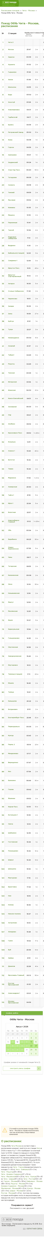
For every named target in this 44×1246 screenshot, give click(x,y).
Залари (11, 306)
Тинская (11, 373)
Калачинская (13, 575)
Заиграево (12, 155)
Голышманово (13, 638)
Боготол (11, 460)
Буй (9, 949)
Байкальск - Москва (34, 1181)
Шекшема (12, 869)
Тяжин (10, 469)
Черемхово (12, 298)
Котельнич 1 (13, 815)
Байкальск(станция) (16, 253)
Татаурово (12, 177)
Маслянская (12, 611)
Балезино (12, 780)
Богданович (12, 709)
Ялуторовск (13, 665)
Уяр (9, 415)
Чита (39, 1148)
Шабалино (12, 833)
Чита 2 (10, 42)
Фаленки (11, 798)
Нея (9, 896)
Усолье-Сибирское (16, 291)
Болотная (12, 512)
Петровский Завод (15, 132)
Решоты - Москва (18, 1183)
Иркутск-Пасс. (14, 268)
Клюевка (11, 207)
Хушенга (11, 64)
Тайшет (11, 355)
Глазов (11, 789)
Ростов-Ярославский (13, 984)
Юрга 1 (10, 503)
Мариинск (12, 478)
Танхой (11, 230)
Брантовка (12, 887)
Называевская (14, 593)
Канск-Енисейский (15, 398)
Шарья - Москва (16, 1191)
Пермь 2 (11, 744)
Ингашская (12, 382)
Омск (10, 584)
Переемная (12, 222)
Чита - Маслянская (8, 1176)
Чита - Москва (28, 10)
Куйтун (11, 321)
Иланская (12, 390)
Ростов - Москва (8, 1193)
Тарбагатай (12, 117)
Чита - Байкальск (22, 1169)
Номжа (11, 905)
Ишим (10, 620)
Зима (10, 313)
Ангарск (11, 283)
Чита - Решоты (7, 1172)
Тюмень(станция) (15, 674)
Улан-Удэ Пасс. (14, 170)
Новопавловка (14, 109)
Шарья (10, 860)
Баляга (10, 124)
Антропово (12, 922)
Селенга (11, 185)
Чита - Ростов (29, 1179)
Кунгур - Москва (33, 1188)
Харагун (11, 57)
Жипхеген (12, 87)
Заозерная (12, 406)
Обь (9, 530)
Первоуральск (14, 726)
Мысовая (11, 200)
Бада (10, 94)
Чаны (10, 557)
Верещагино (13, 762)
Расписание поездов (10, 10)
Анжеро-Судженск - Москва (12, 1186)
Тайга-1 (11, 495)
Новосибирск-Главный (14, 521)
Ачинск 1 (11, 451)
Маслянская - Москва (9, 1188)
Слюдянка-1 (12, 260)
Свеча (10, 824)
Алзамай (11, 346)
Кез (9, 771)
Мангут (11, 602)
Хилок (10, 79)
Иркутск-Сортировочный (14, 275)
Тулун (10, 329)
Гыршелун (12, 72)
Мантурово (12, 878)
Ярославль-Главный (16, 975)
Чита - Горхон (18, 1167)
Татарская (12, 566)
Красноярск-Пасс (15, 433)
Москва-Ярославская (13, 1002)
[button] (22, 1013)
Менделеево (13, 753)
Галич (10, 940)
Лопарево (12, 931)
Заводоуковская (14, 656)
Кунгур (11, 735)
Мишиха (11, 215)
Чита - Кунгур (30, 1176)
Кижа (10, 140)
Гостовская (12, 842)
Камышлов (12, 701)
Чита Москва (16, 1146)
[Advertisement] (22, 1098)
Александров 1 (14, 993)
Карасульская (13, 629)
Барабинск (12, 539)
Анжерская (12, 487)
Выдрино (11, 245)
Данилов (11, 966)
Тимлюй (11, 192)
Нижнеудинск (13, 337)
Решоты (11, 364)
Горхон (11, 147)
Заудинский (13, 162)
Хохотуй (11, 102)
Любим (11, 958)
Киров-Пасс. (13, 806)
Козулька (11, 442)
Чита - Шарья (9, 1179)
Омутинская (13, 647)
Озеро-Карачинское (13, 548)
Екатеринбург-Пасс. (16, 717)
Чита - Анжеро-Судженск (11, 1174)
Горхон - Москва (10, 1181)
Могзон (11, 49)
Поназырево (13, 851)
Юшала (11, 683)
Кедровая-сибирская (12, 237)
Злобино (11, 424)
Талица (11, 692)
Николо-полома (14, 914)
